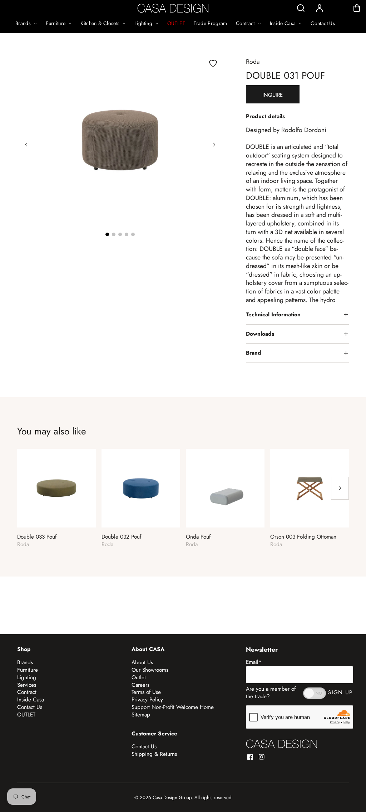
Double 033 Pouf (36, 537)
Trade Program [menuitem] (210, 23)
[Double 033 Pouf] (56, 488)
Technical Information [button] (273, 315)
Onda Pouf (198, 537)
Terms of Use (146, 692)
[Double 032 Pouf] (141, 488)
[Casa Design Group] (281, 743)
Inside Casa (30, 700)
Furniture (27, 670)
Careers (140, 685)
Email (254, 662)
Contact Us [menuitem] (323, 23)
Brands (25, 662)
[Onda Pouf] (225, 488)
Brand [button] (253, 353)
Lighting (26, 677)
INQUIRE (272, 95)
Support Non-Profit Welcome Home (173, 707)
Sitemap (141, 715)
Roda (252, 61)
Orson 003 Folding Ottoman (303, 537)
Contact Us (29, 707)
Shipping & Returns (154, 754)
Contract (26, 692)
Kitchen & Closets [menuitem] (99, 23)
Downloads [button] (260, 334)
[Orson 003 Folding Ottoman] (309, 488)
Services (26, 685)
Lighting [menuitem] (143, 23)
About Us (142, 662)
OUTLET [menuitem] (176, 23)
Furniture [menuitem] (55, 23)
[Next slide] (214, 144)
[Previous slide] (26, 144)
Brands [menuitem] (23, 23)
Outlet (139, 677)
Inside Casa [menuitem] (283, 23)
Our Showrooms (150, 670)
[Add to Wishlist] (213, 63)
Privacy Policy (147, 700)
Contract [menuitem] (245, 23)
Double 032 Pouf (121, 537)
